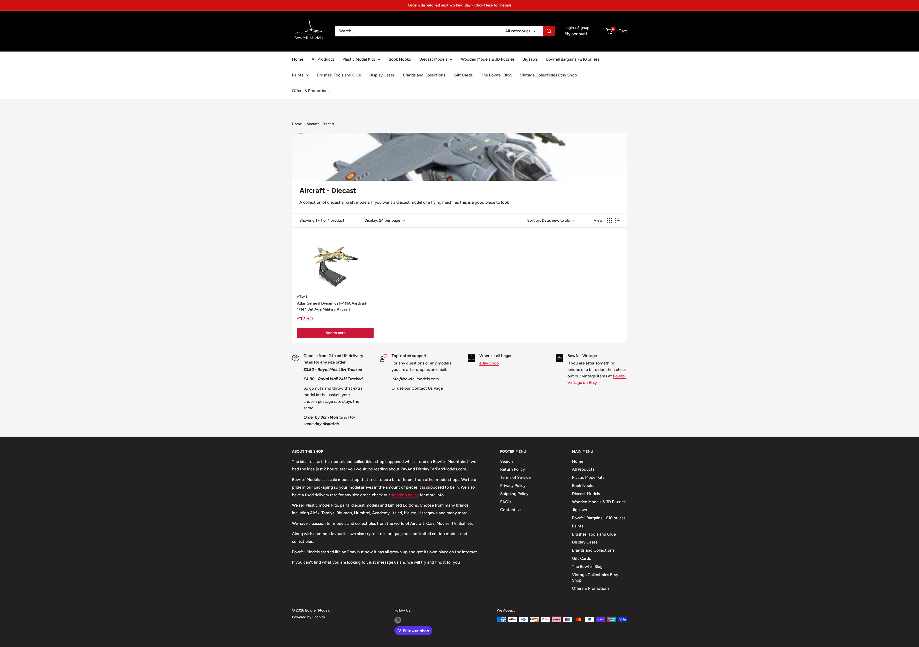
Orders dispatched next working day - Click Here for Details (459, 5)
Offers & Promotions (311, 90)
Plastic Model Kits (358, 59)
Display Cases (382, 75)
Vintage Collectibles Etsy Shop (548, 75)
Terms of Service (515, 477)
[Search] (549, 31)
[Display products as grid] (609, 220)
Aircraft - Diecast (321, 124)
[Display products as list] (617, 220)
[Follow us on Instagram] (397, 620)
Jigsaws (530, 59)
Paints (297, 75)
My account (576, 33)
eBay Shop (489, 363)
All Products (323, 59)
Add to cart (335, 332)
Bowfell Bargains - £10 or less (573, 59)
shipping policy (405, 494)
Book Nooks (400, 59)
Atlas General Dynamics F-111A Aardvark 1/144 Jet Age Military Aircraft (332, 306)
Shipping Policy (514, 493)
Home (297, 59)
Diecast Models (433, 59)
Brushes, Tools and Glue (339, 75)
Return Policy (512, 469)
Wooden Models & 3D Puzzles (488, 59)
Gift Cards (463, 75)
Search (506, 461)
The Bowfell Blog (496, 75)
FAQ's (505, 501)
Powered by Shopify (308, 617)
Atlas (302, 297)
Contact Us (510, 509)
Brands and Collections (424, 75)
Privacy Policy (513, 485)
